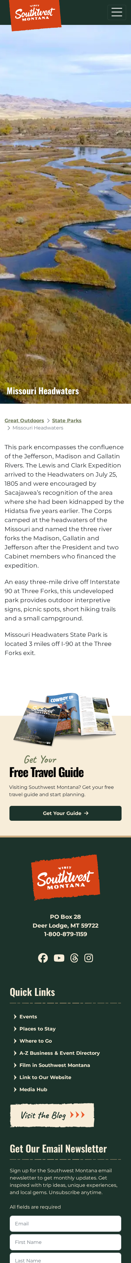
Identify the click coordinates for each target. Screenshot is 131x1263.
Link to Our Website (45, 1077)
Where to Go (35, 1041)
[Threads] (74, 960)
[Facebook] (43, 960)
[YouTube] (59, 960)
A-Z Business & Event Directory (59, 1053)
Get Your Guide (63, 813)
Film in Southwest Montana (54, 1065)
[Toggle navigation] (117, 12)
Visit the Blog (42, 1115)
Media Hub (33, 1089)
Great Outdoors (24, 420)
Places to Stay (37, 1029)
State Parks (67, 420)
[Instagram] (88, 960)
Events (28, 1017)
